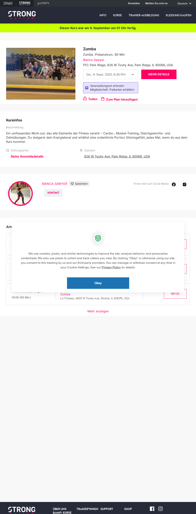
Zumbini (43, 3)
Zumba (8, 3)
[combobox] (110, 74)
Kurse (117, 15)
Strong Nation (25, 3)
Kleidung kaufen (178, 15)
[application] (98, 257)
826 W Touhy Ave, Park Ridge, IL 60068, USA (117, 156)
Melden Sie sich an (156, 3)
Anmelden (134, 3)
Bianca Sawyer (93, 60)
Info (103, 15)
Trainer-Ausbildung (144, 15)
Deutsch (183, 3)
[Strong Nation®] (22, 15)
